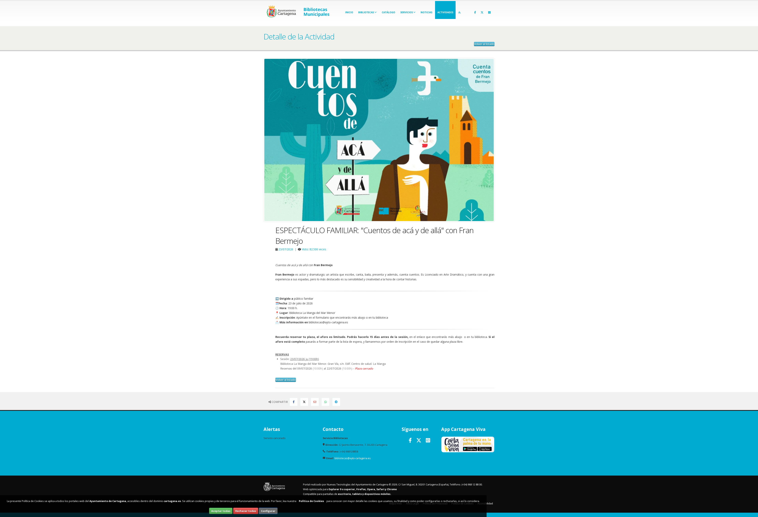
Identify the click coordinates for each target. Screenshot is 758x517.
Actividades (445, 12)
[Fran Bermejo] (379, 140)
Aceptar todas (220, 511)
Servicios (406, 12)
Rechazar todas (245, 511)
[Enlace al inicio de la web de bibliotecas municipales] (319, 11)
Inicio (349, 12)
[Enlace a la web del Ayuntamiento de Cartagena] (282, 11)
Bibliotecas (366, 12)
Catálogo (388, 12)
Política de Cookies (311, 501)
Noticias (426, 12)
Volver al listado (484, 44)
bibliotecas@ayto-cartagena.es (353, 458)
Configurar (268, 511)
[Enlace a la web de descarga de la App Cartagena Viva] (467, 444)
